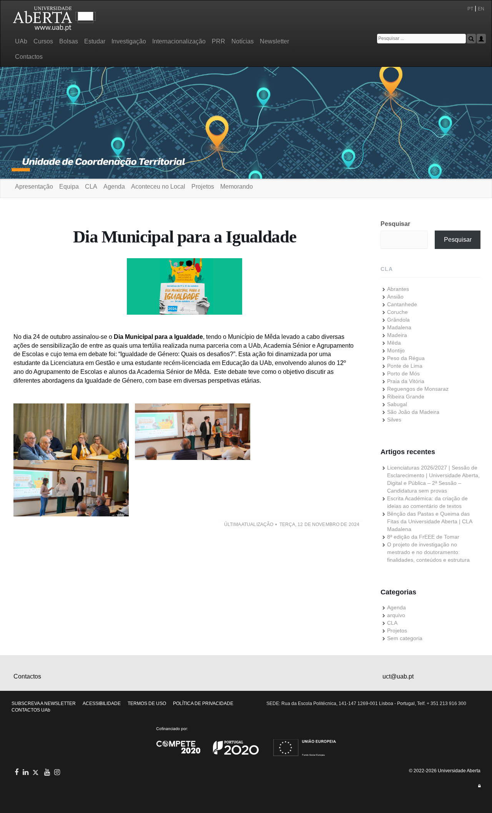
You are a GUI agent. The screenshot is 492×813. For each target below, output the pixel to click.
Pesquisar (395, 224)
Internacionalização (179, 41)
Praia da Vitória (405, 381)
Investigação (128, 41)
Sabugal (397, 404)
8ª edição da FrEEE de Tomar (423, 537)
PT (470, 9)
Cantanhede (402, 304)
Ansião (395, 297)
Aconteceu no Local (158, 186)
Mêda (394, 343)
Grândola (398, 320)
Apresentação (34, 186)
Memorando (236, 186)
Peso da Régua (406, 358)
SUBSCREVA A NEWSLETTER (44, 703)
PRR (218, 41)
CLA (91, 186)
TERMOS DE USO (147, 703)
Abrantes (398, 289)
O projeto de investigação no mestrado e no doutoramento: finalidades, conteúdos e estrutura (428, 552)
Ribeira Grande (405, 396)
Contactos (29, 56)
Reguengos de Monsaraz (418, 389)
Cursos (43, 41)
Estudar (94, 41)
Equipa (69, 186)
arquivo (396, 615)
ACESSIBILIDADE (102, 703)
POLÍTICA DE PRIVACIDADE (203, 703)
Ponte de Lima (404, 366)
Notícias (242, 41)
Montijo (396, 350)
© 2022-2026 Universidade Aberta (444, 770)
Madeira (397, 335)
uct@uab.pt (398, 676)
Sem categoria (404, 638)
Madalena (399, 327)
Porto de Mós (403, 373)
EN (481, 9)
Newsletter (274, 41)
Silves (394, 419)
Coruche (397, 312)
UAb (21, 41)
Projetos (202, 186)
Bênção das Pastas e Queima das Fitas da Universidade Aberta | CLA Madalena (429, 521)
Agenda (114, 186)
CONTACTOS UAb (31, 710)
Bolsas (68, 41)
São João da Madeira (413, 412)
